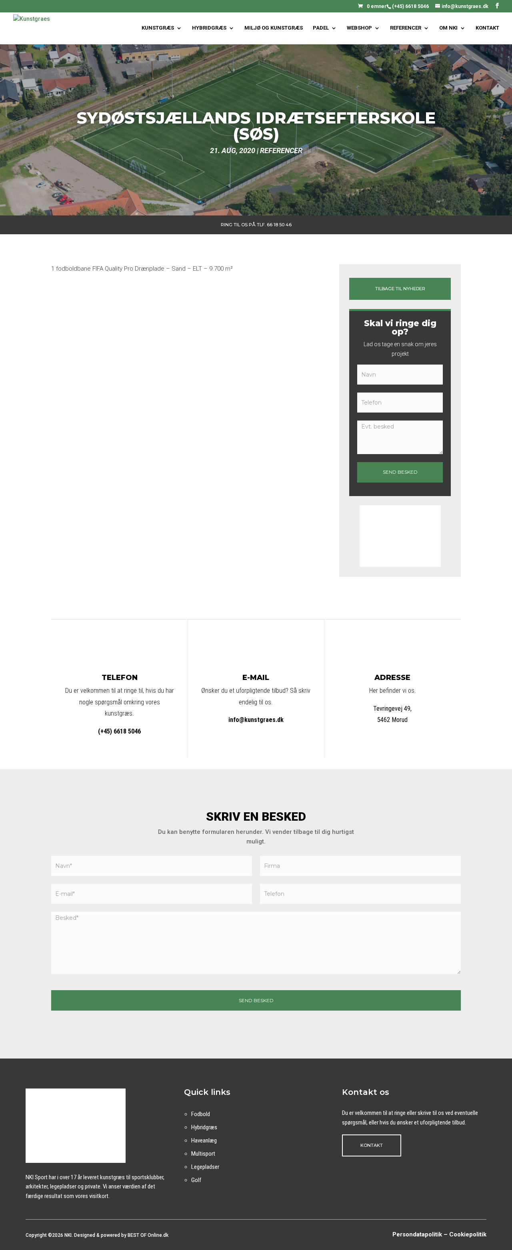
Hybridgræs (204, 1127)
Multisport (203, 1153)
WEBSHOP (359, 28)
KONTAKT (487, 28)
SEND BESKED (400, 472)
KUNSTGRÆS (158, 28)
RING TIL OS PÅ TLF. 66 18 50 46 (256, 224)
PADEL (321, 28)
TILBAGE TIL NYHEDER (400, 288)
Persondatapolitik (417, 1234)
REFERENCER (405, 28)
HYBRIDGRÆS (209, 28)
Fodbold (200, 1114)
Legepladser (205, 1166)
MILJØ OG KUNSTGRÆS (273, 28)
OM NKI (448, 28)
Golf (196, 1180)
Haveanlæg (204, 1140)
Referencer (281, 150)
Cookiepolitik (467, 1234)
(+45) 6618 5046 (410, 6)
